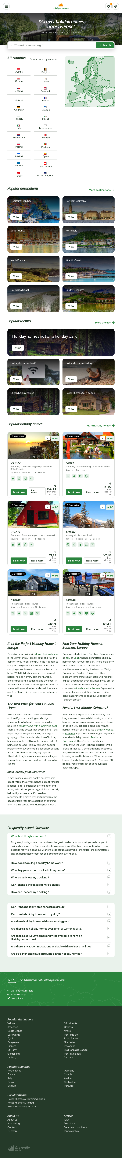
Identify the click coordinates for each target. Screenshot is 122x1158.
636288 (25, 602)
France (109, 729)
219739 (33, 534)
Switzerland (69, 741)
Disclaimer (69, 1123)
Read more (34, 491)
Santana (68, 1057)
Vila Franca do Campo (76, 1049)
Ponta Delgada (72, 1053)
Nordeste (69, 1042)
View (16, 216)
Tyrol (10, 1038)
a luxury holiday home (46, 654)
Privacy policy (71, 1130)
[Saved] (108, 6)
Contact (12, 1127)
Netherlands (14, 1070)
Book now (19, 492)
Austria (94, 737)
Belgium (11, 1085)
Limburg (11, 1045)
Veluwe (11, 1023)
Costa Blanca (14, 1030)
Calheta (68, 1026)
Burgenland (13, 1042)
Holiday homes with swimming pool (26, 1098)
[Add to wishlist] (47, 438)
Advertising (13, 1123)
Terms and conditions (75, 1127)
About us (12, 1119)
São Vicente (71, 1023)
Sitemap (12, 1130)
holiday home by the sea (86, 688)
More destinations (100, 189)
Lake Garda (13, 1034)
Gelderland (13, 1053)
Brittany (12, 1049)
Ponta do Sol (71, 1034)
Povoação (69, 1045)
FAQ (66, 1119)
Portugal (68, 1085)
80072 (88, 465)
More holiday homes (99, 425)
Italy (67, 657)
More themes (103, 322)
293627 (31, 466)
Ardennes (12, 1026)
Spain (76, 657)
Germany (100, 729)
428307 (79, 534)
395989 (80, 602)
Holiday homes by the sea (21, 1106)
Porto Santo (71, 1038)
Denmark (70, 733)
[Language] (115, 6)
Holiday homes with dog (20, 1102)
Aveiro (67, 1030)
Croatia (68, 1074)
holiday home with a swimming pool (38, 725)
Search (107, 45)
